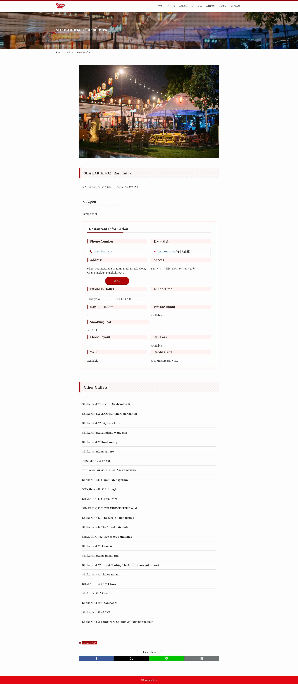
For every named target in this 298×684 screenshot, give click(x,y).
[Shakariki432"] (60, 6)
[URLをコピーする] (201, 658)
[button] (96, 658)
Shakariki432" (89, 643)
